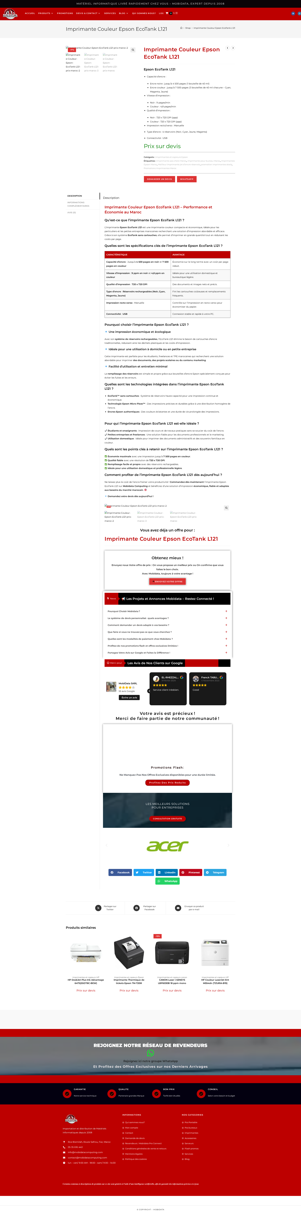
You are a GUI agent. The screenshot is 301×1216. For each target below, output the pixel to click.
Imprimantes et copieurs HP (85, 977)
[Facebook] (293, 13)
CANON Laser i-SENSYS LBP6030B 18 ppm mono (172, 981)
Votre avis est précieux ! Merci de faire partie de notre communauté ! (167, 716)
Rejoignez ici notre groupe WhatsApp (150, 1061)
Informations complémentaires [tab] (78, 204)
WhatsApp (186, 179)
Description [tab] (74, 196)
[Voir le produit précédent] (227, 48)
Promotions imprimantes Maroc (160, 168)
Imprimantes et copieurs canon (172, 977)
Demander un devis (159, 179)
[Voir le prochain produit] (233, 48)
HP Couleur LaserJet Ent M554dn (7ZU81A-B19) (215, 981)
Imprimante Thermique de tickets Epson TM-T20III (129, 981)
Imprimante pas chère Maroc (171, 161)
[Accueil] (181, 28)
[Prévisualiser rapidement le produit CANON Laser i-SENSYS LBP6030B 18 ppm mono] (191, 938)
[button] (132, 49)
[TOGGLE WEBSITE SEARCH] (174, 13)
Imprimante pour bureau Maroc (203, 161)
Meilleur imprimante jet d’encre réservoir (179, 164)
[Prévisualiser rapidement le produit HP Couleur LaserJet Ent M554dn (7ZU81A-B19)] (234, 938)
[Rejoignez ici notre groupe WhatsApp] (150, 1053)
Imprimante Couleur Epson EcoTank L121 (214, 28)
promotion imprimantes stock (216, 164)
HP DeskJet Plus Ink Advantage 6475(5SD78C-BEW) (86, 981)
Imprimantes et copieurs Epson (172, 157)
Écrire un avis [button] (129, 697)
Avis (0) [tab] (71, 212)
